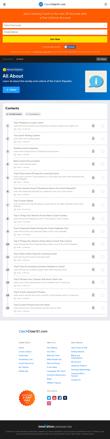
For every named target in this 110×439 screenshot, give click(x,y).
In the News (52, 367)
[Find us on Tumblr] (65, 398)
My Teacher (24, 367)
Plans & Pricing (53, 363)
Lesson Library (8, 59)
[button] (106, 4)
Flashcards (23, 355)
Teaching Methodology (80, 369)
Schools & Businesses (56, 375)
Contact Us (75, 380)
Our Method (52, 348)
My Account (76, 362)
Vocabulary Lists (26, 359)
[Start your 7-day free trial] (27, 398)
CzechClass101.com (71, 431)
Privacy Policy (47, 52)
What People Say (54, 359)
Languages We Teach (56, 371)
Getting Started (77, 352)
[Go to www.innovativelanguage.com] (55, 426)
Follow (13, 90)
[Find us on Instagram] (49, 403)
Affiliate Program (54, 383)
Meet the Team (53, 355)
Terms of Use (38, 52)
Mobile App (23, 371)
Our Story (51, 352)
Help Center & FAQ (79, 348)
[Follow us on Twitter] (49, 398)
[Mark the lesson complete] (102, 125)
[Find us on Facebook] (60, 398)
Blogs (49, 379)
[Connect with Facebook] (70, 47)
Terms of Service (82, 434)
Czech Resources (26, 363)
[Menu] (4, 4)
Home (21, 348)
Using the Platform (79, 366)
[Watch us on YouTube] (54, 398)
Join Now (55, 39)
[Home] (52, 6)
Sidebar (103, 59)
